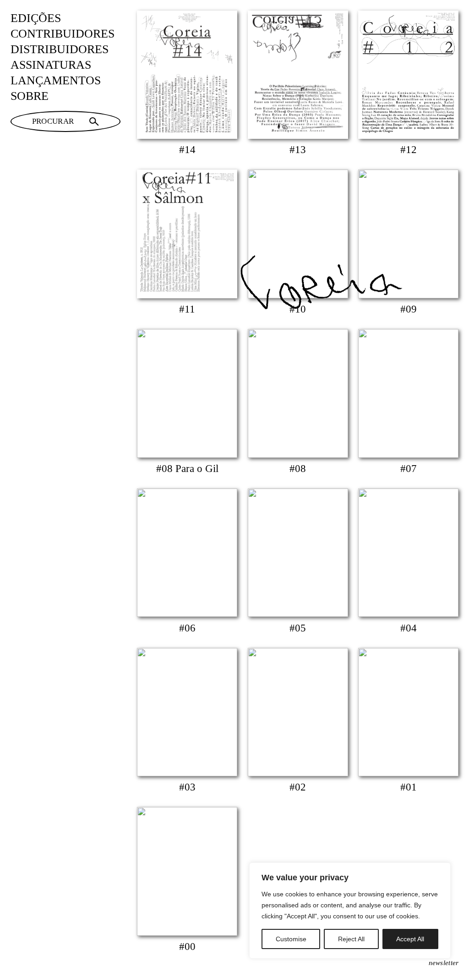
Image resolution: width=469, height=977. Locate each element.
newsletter (444, 962)
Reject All (351, 939)
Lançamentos (56, 80)
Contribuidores (63, 33)
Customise (291, 939)
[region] (350, 910)
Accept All (410, 939)
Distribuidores (60, 49)
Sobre (30, 96)
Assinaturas (51, 64)
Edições (36, 18)
